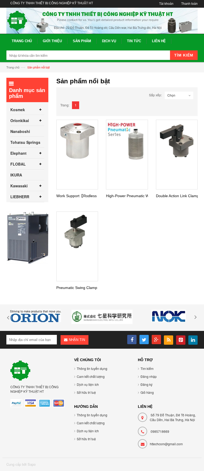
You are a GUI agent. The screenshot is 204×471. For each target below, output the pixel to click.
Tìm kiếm (147, 368)
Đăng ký (146, 384)
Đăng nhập (149, 376)
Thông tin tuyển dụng (92, 368)
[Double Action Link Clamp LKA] (177, 140)
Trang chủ (12, 67)
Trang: (64, 105)
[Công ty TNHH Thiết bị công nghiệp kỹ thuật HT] (102, 21)
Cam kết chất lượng (91, 376)
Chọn (171, 95)
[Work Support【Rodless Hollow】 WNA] (77, 140)
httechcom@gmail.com (166, 444)
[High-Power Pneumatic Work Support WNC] (127, 140)
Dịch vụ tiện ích (88, 384)
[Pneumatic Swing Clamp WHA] (77, 232)
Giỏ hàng (147, 392)
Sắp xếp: (155, 95)
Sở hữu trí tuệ (86, 392)
